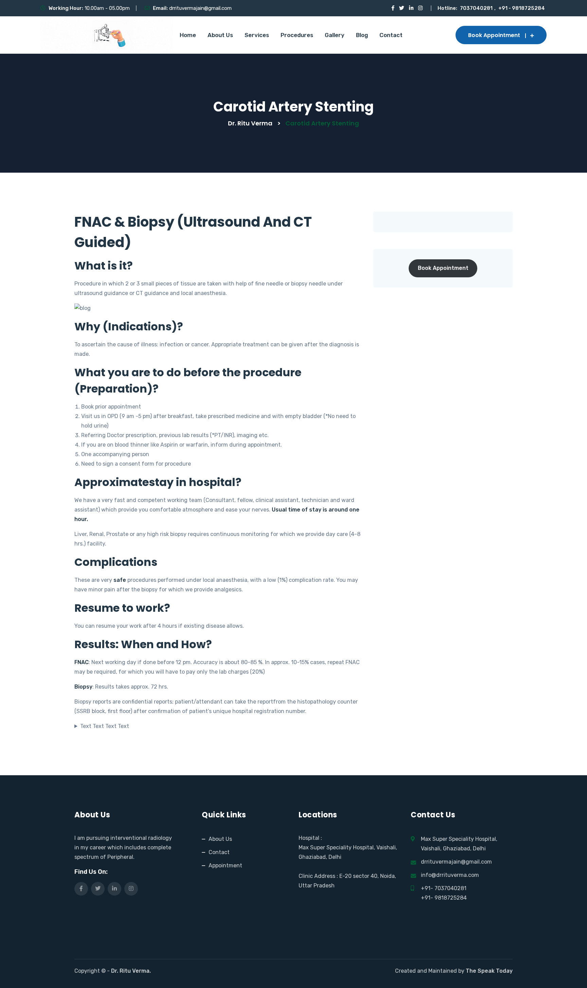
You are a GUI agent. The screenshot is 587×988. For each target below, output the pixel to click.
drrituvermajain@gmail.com (200, 8)
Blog (362, 35)
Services (257, 35)
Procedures (297, 35)
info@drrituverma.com (450, 875)
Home (188, 35)
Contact (391, 35)
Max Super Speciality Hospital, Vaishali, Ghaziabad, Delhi (348, 852)
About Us (220, 35)
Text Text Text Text (104, 726)
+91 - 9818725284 (521, 8)
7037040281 (476, 8)
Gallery (334, 35)
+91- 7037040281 (443, 888)
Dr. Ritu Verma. (131, 971)
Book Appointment (494, 35)
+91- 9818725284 (444, 898)
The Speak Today (489, 971)
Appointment (225, 865)
